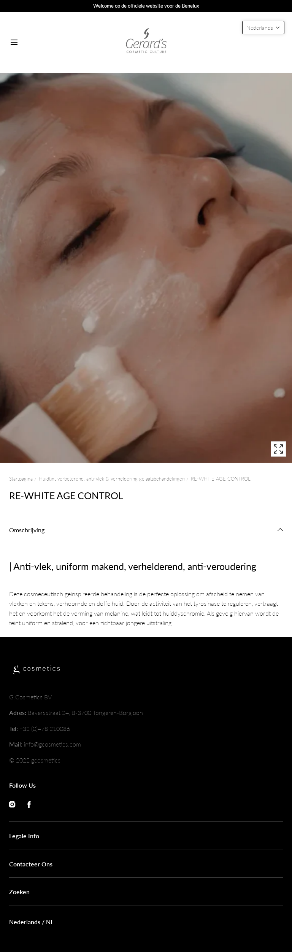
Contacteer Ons (30, 864)
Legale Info (24, 835)
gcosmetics (45, 760)
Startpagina (21, 479)
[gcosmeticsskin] (146, 42)
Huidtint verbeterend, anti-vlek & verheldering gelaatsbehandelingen (112, 479)
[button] (14, 42)
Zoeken (19, 891)
